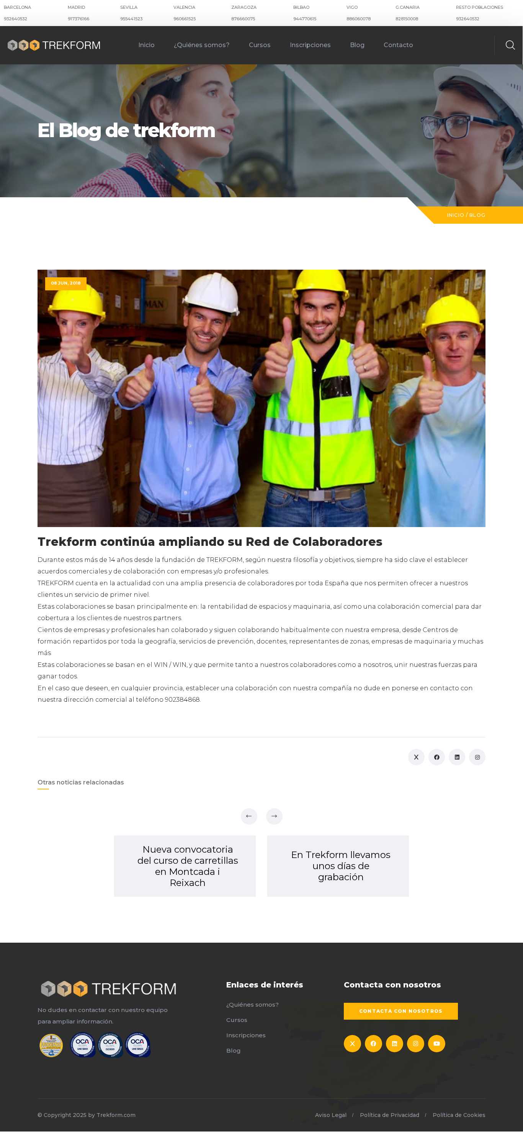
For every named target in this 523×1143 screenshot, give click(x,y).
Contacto (398, 45)
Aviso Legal (330, 1115)
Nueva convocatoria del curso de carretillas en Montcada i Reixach (187, 866)
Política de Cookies (459, 1115)
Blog (357, 45)
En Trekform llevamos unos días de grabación (341, 866)
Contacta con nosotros (401, 1011)
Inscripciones (310, 45)
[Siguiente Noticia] (274, 816)
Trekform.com (116, 1115)
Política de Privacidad (389, 1115)
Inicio (146, 45)
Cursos (260, 45)
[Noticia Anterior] (249, 816)
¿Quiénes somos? (202, 45)
